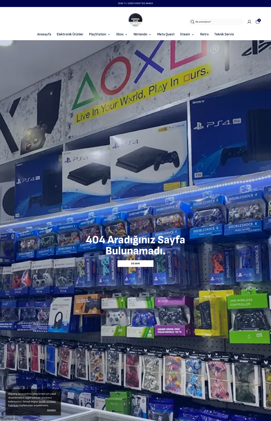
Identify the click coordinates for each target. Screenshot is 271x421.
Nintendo (140, 34)
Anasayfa (44, 34)
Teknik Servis (224, 34)
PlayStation (97, 34)
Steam (185, 34)
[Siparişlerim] (249, 22)
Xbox (120, 34)
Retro (204, 34)
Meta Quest (166, 34)
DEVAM (135, 263)
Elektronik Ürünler (70, 34)
